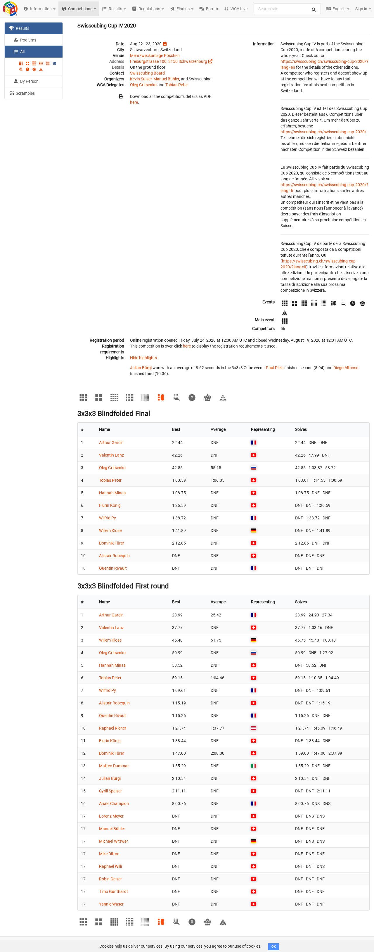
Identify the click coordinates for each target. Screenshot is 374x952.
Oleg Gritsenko (143, 84)
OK (273, 946)
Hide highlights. (144, 357)
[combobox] (287, 8)
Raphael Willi (110, 866)
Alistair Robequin (114, 555)
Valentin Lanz (111, 455)
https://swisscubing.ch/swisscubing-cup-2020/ (323, 131)
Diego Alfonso (346, 367)
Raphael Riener (112, 728)
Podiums (27, 40)
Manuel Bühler (166, 79)
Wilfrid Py (107, 518)
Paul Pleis (274, 367)
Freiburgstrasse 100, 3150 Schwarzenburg (168, 61)
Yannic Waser (111, 904)
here (134, 102)
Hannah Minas (112, 492)
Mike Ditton (109, 853)
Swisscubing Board (147, 73)
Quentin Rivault (113, 568)
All (22, 51)
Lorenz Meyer (111, 816)
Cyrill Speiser (110, 791)
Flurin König (110, 505)
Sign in (361, 8)
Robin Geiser (110, 879)
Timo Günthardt (113, 891)
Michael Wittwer (113, 841)
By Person (29, 81)
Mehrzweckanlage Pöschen (155, 55)
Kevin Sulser (141, 79)
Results (22, 28)
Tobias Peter (176, 84)
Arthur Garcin (111, 442)
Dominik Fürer (111, 543)
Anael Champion (114, 803)
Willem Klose (110, 530)
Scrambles (25, 93)
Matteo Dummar (114, 765)
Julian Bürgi (141, 367)
